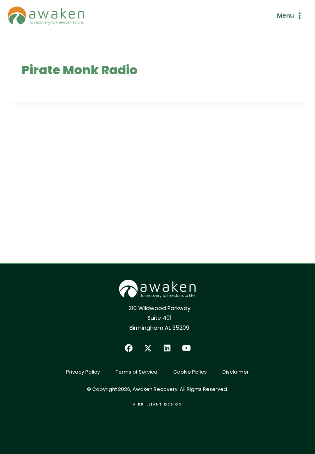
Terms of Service (137, 372)
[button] (128, 348)
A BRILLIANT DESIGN (157, 404)
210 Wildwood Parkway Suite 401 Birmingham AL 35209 (160, 317)
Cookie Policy (190, 372)
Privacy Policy (83, 372)
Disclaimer (235, 372)
